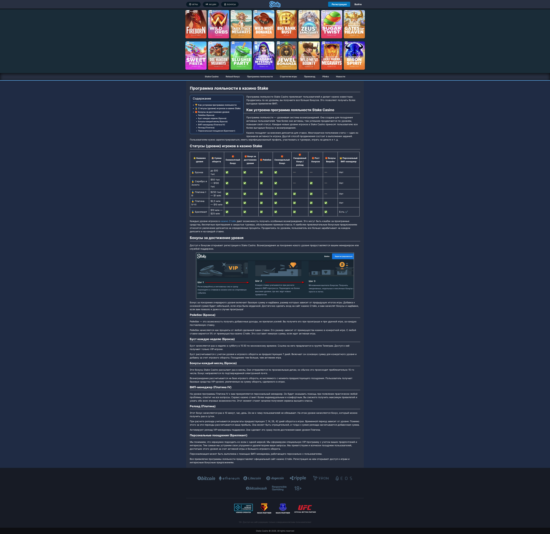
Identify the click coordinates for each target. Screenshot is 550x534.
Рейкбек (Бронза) (206, 115)
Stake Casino (212, 76)
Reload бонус (233, 76)
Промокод (309, 76)
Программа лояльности (260, 76)
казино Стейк (228, 221)
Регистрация (339, 4)
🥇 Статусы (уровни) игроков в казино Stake (217, 108)
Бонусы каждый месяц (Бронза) (213, 121)
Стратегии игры (288, 76)
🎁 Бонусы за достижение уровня (212, 112)
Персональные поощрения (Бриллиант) (216, 131)
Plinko (325, 76)
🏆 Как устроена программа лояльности (216, 105)
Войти (358, 4)
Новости (340, 76)
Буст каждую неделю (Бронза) (212, 118)
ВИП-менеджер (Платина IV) (211, 124)
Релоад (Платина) (206, 127)
